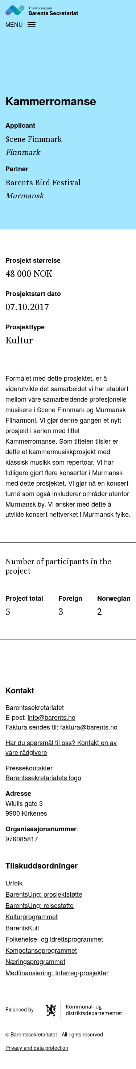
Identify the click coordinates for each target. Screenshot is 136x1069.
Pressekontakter (29, 767)
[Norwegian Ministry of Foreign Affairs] (85, 1009)
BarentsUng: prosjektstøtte (43, 894)
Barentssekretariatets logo (43, 777)
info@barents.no (51, 717)
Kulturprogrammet (31, 916)
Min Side (119, 10)
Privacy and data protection (36, 1047)
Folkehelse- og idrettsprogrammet (54, 938)
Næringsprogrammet (35, 961)
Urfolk (13, 882)
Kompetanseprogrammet (41, 950)
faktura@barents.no (89, 726)
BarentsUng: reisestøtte (39, 905)
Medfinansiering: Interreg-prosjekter (56, 972)
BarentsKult (22, 927)
